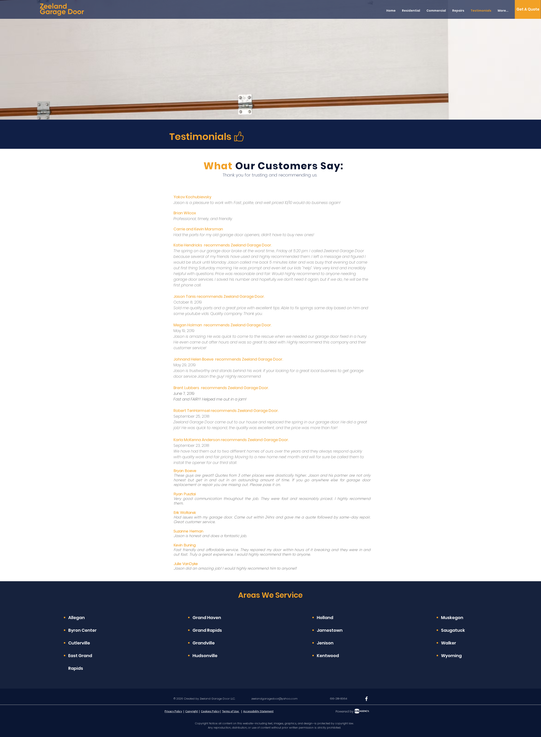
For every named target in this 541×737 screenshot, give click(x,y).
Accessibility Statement (258, 711)
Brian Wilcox (185, 213)
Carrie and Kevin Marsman (198, 229)
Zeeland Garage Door (244, 296)
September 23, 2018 (191, 445)
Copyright (191, 711)
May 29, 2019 (185, 365)
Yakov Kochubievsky (192, 197)
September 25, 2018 (191, 416)
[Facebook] (366, 699)
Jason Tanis (185, 296)
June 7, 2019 (184, 393)
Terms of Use (230, 711)
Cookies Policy (210, 711)
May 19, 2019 (184, 330)
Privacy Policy (173, 711)
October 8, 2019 (188, 302)
